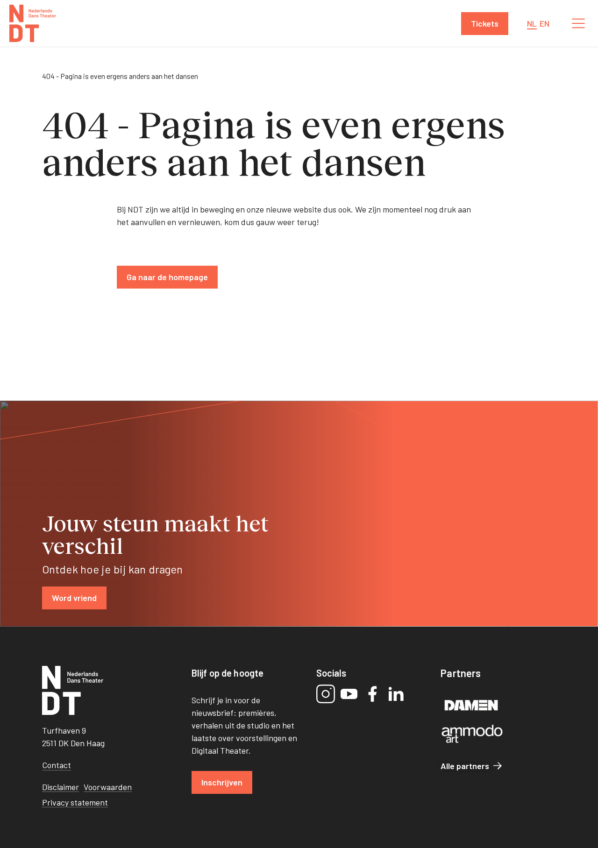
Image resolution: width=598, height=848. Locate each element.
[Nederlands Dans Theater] (32, 23)
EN (544, 23)
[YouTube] (349, 694)
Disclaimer (60, 787)
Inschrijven (221, 782)
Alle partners (465, 766)
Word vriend (74, 598)
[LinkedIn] (395, 694)
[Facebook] (372, 694)
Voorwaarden (108, 787)
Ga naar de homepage (167, 277)
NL (532, 23)
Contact (56, 765)
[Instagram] (325, 694)
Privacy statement (75, 802)
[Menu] (578, 23)
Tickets (484, 23)
